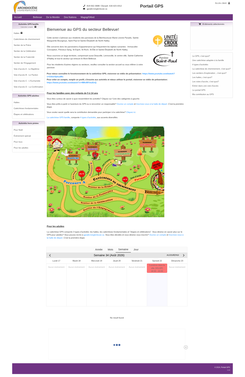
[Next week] (183, 255)
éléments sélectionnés (213, 24)
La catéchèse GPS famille (58, 117)
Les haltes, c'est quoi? (202, 77)
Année (99, 249)
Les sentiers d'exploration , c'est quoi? (209, 73)
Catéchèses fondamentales (26, 108)
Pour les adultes (21, 148)
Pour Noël (18, 130)
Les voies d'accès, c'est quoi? (205, 81)
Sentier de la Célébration (25, 51)
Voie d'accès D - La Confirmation (28, 87)
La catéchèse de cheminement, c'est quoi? (211, 69)
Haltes (16, 33)
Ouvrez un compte (125, 104)
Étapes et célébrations (24, 114)
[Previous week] (50, 255)
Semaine (123, 249)
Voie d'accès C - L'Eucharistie (27, 81)
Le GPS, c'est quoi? (201, 56)
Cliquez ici (130, 112)
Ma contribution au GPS (203, 94)
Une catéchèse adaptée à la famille (208, 60)
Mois (110, 249)
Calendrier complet (27, 27)
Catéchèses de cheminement (27, 39)
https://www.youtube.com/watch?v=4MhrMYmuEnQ (71, 82)
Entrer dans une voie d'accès (205, 86)
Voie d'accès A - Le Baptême (26, 69)
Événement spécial (22, 136)
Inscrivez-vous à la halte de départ (151, 104)
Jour (136, 249)
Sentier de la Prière (22, 45)
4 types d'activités (88, 117)
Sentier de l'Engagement (25, 63)
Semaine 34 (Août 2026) (109, 255)
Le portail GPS (198, 90)
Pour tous (18, 142)
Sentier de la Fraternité (24, 57)
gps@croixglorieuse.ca (97, 9)
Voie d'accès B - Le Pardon (26, 75)
